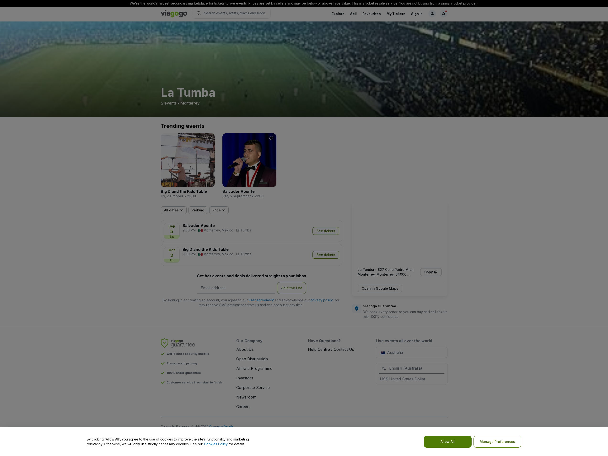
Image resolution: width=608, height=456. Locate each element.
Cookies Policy (216, 444)
